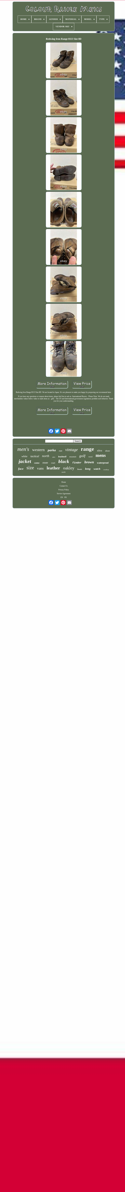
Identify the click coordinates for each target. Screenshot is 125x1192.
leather (53, 467)
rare (60, 451)
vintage (71, 449)
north (45, 456)
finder (76, 462)
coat (53, 463)
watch (97, 468)
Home (63, 482)
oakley (68, 468)
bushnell (62, 456)
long (88, 468)
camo (36, 463)
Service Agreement (63, 493)
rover (45, 462)
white (24, 456)
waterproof (103, 462)
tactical (34, 456)
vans (40, 468)
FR (65, 497)
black (63, 461)
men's (23, 449)
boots (79, 469)
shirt (53, 457)
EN (62, 497)
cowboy (106, 469)
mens (101, 455)
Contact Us (64, 486)
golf (82, 456)
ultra (99, 450)
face (20, 468)
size (30, 467)
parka (52, 450)
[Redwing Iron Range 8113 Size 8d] (63, 60)
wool (90, 456)
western (38, 450)
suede (64, 472)
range (87, 449)
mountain (72, 457)
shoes (107, 451)
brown (89, 462)
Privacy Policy (63, 490)
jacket (25, 461)
